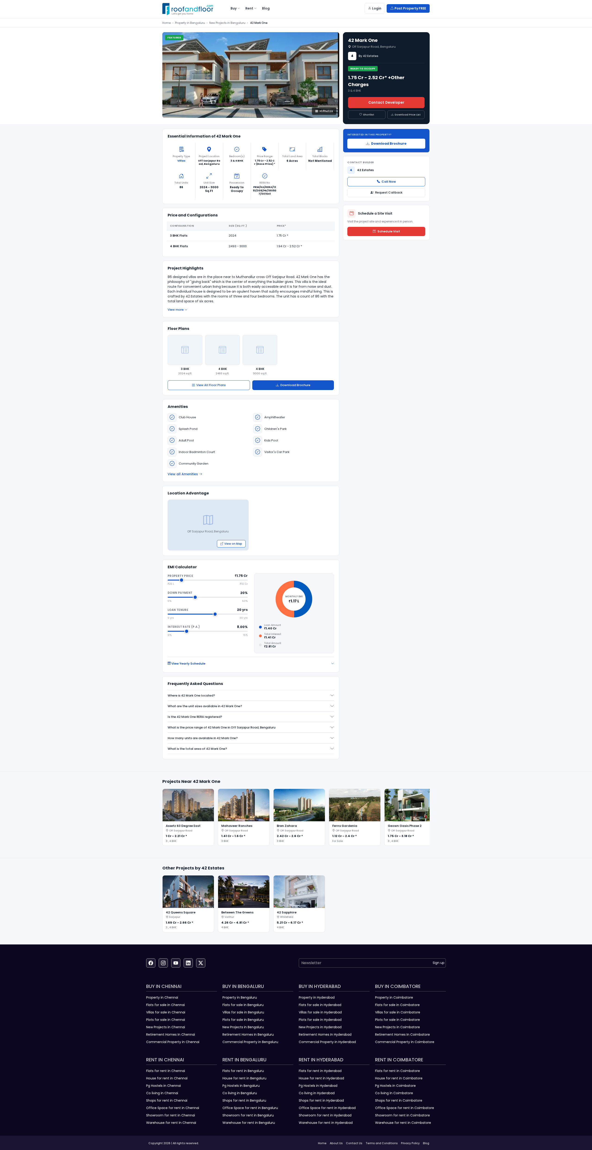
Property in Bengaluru (190, 23)
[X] (200, 963)
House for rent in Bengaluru (244, 1078)
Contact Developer (386, 102)
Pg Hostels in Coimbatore (395, 1085)
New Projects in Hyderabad (320, 1027)
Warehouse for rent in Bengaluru (248, 1122)
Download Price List (408, 114)
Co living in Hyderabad (317, 1093)
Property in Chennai (162, 997)
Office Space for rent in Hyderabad (327, 1108)
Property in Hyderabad (317, 997)
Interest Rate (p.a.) (184, 627)
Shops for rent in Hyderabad (321, 1100)
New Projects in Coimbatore (397, 1027)
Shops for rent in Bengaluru (244, 1100)
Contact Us (354, 1143)
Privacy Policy (410, 1143)
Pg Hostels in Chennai (163, 1085)
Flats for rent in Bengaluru (243, 1071)
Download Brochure (295, 385)
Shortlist (368, 114)
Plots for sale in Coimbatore (397, 1019)
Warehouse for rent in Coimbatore (403, 1122)
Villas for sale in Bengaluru (243, 1012)
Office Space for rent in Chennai (172, 1108)
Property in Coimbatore (394, 997)
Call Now (389, 181)
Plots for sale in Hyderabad (320, 1019)
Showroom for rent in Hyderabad (325, 1115)
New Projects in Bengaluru (227, 23)
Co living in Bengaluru (239, 1093)
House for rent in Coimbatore (398, 1078)
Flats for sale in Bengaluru (243, 1005)
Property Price (180, 576)
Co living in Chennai (162, 1093)
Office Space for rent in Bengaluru (250, 1108)
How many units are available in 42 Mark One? (203, 738)
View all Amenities (183, 474)
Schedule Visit (388, 231)
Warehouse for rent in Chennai (171, 1122)
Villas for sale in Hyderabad (320, 1012)
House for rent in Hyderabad (321, 1078)
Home (166, 23)
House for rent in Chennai (167, 1078)
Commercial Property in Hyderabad (327, 1042)
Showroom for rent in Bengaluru (248, 1115)
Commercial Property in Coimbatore (404, 1042)
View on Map (233, 544)
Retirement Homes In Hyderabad (325, 1034)
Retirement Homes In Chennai (170, 1034)
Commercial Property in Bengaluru (250, 1042)
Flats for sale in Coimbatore (397, 1005)
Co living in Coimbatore (394, 1093)
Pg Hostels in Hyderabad (318, 1085)
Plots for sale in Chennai (165, 1019)
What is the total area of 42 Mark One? (197, 749)
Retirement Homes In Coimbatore (402, 1034)
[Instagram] (163, 963)
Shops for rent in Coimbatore (398, 1100)
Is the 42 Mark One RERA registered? (195, 717)
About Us (336, 1143)
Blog (426, 1143)
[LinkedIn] (188, 963)
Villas (181, 160)
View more (176, 309)
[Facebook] (150, 963)
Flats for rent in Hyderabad (320, 1071)
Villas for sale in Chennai (165, 1012)
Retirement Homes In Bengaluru (248, 1034)
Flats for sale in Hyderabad (320, 1005)
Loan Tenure (178, 610)
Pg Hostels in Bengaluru (241, 1085)
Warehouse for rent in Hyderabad (326, 1122)
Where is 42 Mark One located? (191, 695)
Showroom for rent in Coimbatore (402, 1115)
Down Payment (180, 593)
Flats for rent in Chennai (165, 1071)
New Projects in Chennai (165, 1027)
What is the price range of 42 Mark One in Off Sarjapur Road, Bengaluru (221, 727)
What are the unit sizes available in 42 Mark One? (205, 706)
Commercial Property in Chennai (172, 1042)
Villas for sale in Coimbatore (397, 1012)
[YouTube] (175, 963)
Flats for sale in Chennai (165, 1005)
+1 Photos (326, 111)
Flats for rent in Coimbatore (397, 1071)
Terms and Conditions (382, 1143)
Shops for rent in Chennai (166, 1100)
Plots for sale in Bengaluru (243, 1019)
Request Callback (388, 192)
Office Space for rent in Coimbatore (404, 1108)
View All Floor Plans (211, 385)
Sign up (438, 962)
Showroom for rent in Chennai (170, 1115)
